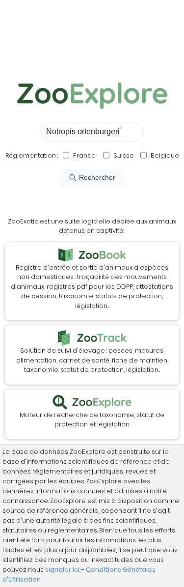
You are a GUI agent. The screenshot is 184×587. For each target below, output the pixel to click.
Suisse (123, 155)
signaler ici (62, 569)
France (84, 155)
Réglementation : (31, 155)
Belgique (164, 155)
